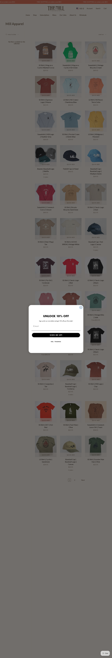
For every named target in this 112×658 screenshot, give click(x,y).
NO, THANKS (56, 341)
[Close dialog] (81, 307)
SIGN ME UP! (56, 335)
